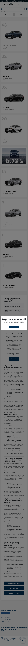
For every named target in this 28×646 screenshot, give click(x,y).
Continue (14, 326)
